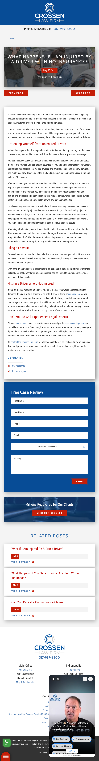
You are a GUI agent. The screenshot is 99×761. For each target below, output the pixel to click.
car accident (21, 323)
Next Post (83, 93)
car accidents (74, 294)
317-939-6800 (64, 29)
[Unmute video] (53, 679)
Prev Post (16, 93)
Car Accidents (18, 366)
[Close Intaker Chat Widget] (90, 679)
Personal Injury (19, 371)
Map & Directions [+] (25, 682)
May (12, 38)
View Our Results (49, 513)
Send (79, 481)
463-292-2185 (25, 670)
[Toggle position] (85, 679)
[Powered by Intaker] (77, 755)
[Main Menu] (5, 756)
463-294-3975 (73, 670)
